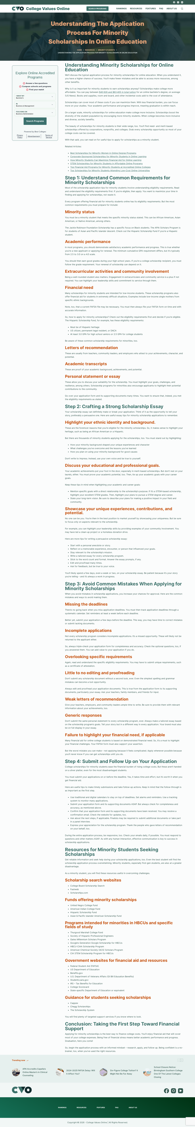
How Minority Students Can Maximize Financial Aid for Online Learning (105, 160)
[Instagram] (178, 2)
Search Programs (97, 9)
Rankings (121, 8)
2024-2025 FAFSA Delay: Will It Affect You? (80, 1072)
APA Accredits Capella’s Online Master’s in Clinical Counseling (35, 1072)
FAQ (161, 8)
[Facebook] (174, 2)
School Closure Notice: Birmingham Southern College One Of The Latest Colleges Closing (168, 1072)
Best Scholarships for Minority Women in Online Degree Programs (103, 153)
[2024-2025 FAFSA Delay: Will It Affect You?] (60, 1072)
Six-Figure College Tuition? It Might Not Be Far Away (124, 1072)
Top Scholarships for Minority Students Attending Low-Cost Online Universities (110, 170)
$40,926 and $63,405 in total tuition (117, 92)
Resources (136, 8)
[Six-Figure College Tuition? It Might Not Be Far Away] (103, 1072)
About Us (171, 8)
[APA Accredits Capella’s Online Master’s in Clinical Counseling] (16, 1072)
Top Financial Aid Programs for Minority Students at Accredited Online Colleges (110, 167)
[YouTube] (182, 2)
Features (151, 8)
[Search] (182, 9)
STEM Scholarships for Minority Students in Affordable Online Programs (106, 163)
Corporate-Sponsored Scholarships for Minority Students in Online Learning (108, 156)
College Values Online (48, 8)
